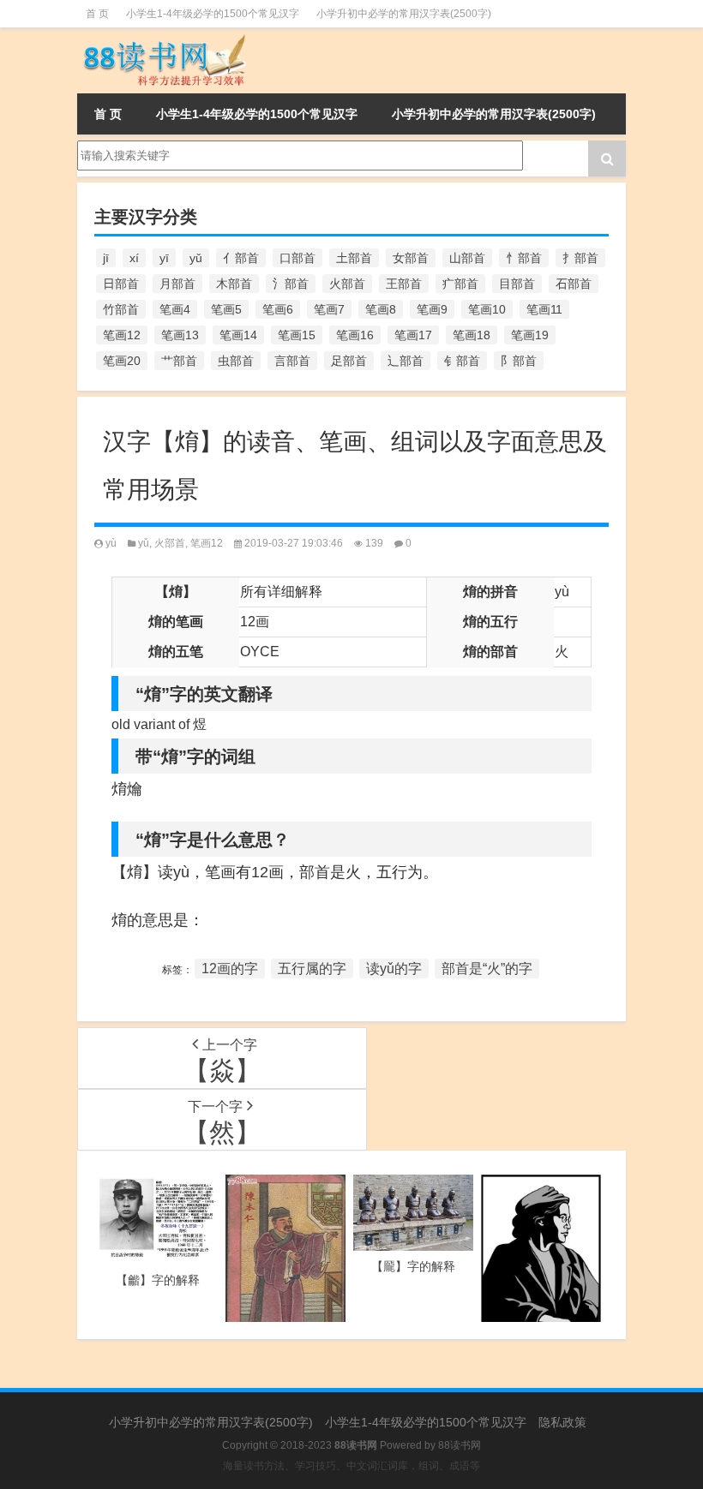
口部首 (297, 258)
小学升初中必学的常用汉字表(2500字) (403, 14)
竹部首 (121, 309)
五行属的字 (312, 968)
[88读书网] (163, 39)
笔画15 (296, 335)
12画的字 (229, 968)
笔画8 (380, 309)
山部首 (467, 258)
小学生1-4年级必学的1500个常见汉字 (212, 14)
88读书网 (459, 1445)
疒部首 (460, 283)
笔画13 (180, 335)
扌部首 (580, 258)
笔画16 (355, 335)
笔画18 (471, 335)
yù (111, 543)
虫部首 (236, 361)
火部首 (347, 283)
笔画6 (277, 309)
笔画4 (174, 309)
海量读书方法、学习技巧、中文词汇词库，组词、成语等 (351, 1466)
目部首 (517, 283)
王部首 (404, 283)
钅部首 (462, 361)
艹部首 (179, 361)
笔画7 (329, 309)
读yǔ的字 (394, 968)
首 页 (97, 14)
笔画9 (432, 309)
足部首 (349, 361)
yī (164, 258)
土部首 (354, 258)
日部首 (121, 283)
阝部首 (519, 361)
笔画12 (122, 335)
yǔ (195, 258)
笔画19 (530, 335)
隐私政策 (562, 1422)
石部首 (574, 283)
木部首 (234, 283)
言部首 (292, 361)
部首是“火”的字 (487, 968)
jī (106, 258)
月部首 (177, 283)
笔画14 (238, 335)
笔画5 (226, 309)
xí (134, 258)
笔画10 (487, 309)
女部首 (411, 258)
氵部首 (291, 283)
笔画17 (413, 335)
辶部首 (406, 361)
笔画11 (544, 309)
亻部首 (241, 258)
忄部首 (524, 258)
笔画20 (122, 361)
